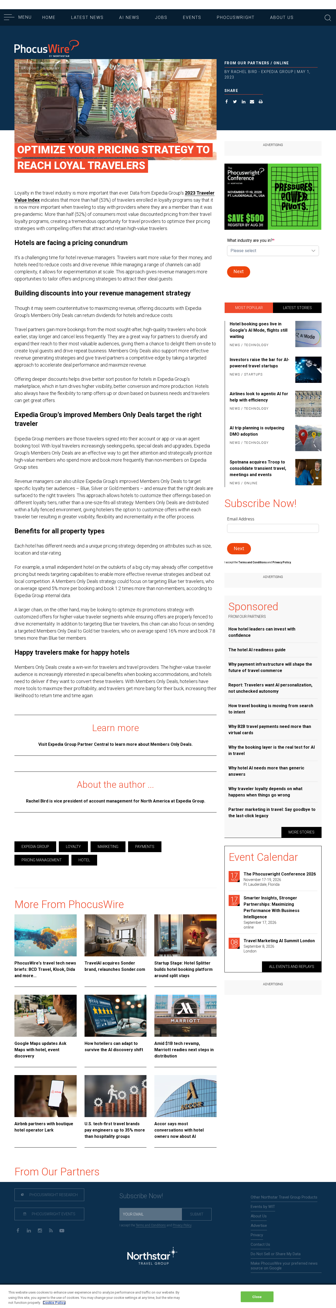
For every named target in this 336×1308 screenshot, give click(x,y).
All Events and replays (291, 967)
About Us (282, 17)
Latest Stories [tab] (297, 308)
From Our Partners (247, 63)
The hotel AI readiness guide (257, 649)
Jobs (161, 17)
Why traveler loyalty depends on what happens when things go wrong (265, 792)
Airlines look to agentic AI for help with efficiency (259, 397)
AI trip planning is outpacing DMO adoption (257, 431)
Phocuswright (236, 17)
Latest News (87, 17)
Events (192, 17)
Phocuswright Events (53, 1214)
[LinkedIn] (28, 1230)
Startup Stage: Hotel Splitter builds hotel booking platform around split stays (183, 969)
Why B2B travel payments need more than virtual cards (269, 729)
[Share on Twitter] (235, 102)
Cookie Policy (54, 1303)
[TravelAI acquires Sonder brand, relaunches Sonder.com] (116, 935)
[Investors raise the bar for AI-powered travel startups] (307, 370)
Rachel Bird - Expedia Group (262, 72)
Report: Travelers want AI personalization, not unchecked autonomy (270, 688)
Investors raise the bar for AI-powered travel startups (259, 362)
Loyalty (73, 847)
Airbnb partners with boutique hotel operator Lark (43, 1127)
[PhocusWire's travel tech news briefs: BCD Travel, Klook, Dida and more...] (45, 935)
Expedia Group (75, 68)
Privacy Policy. (281, 562)
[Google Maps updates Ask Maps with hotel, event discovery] (45, 1016)
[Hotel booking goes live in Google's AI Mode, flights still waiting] (307, 335)
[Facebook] (17, 1230)
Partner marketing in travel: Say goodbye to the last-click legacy (272, 812)
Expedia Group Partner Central (78, 744)
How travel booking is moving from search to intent (270, 709)
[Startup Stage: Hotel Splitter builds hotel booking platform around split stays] (185, 935)
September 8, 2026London (259, 948)
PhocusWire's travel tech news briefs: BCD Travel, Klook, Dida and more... (45, 969)
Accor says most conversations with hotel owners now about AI (179, 1130)
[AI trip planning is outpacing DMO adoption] (307, 438)
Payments (144, 847)
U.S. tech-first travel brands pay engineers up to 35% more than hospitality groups (115, 1130)
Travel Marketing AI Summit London (279, 940)
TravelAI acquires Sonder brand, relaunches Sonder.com (115, 966)
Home (49, 17)
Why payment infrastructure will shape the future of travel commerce (270, 667)
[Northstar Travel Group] (152, 1256)
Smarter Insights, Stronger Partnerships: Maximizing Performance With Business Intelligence (272, 907)
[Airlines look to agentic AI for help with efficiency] (307, 404)
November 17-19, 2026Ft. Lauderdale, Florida (262, 882)
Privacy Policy (182, 1225)
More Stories (301, 832)
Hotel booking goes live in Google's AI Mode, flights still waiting (258, 330)
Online (281, 63)
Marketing (108, 847)
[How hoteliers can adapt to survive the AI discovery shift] (116, 1016)
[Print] (261, 102)
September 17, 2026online (260, 924)
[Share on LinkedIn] (244, 102)
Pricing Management (42, 860)
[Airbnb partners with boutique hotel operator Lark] (45, 1096)
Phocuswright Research (53, 1195)
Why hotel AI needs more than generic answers (266, 771)
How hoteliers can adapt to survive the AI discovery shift (114, 1046)
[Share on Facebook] (226, 102)
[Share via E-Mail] (252, 102)
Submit (196, 1214)
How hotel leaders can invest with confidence (261, 632)
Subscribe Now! (141, 1196)
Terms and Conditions (252, 562)
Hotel (84, 860)
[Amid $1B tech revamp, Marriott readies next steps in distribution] (185, 1016)
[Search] (328, 17)
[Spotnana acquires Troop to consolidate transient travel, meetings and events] (307, 473)
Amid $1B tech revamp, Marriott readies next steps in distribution (184, 1050)
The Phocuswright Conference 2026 (280, 874)
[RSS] (51, 1230)
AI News (129, 17)
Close (257, 1297)
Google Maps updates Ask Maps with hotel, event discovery (40, 1050)
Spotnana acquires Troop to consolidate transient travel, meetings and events (258, 468)
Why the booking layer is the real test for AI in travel (271, 750)
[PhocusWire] (46, 49)
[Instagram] (39, 1230)
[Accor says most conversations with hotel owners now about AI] (185, 1096)
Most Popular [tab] (249, 308)
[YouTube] (62, 1230)
